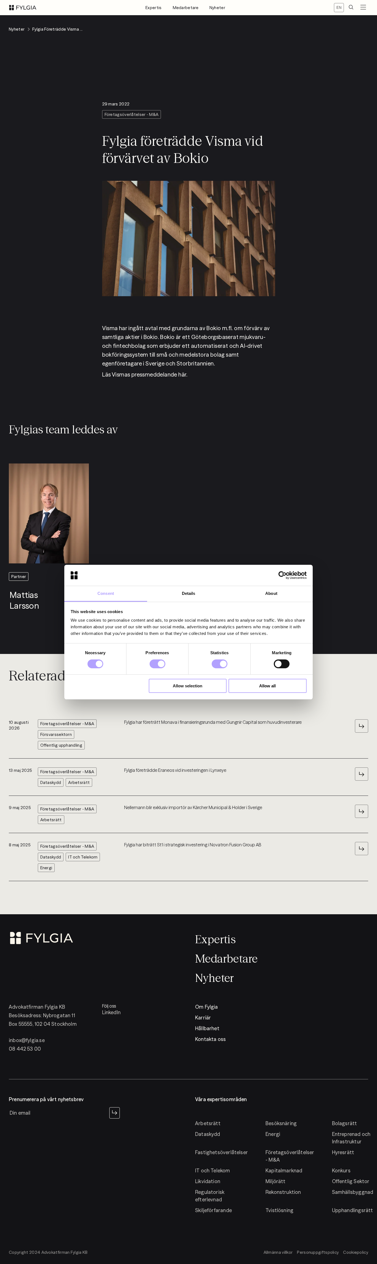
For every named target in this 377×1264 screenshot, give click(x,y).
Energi (273, 1134)
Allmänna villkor (278, 1252)
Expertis (153, 7)
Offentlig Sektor (351, 1181)
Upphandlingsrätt (352, 1210)
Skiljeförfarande (213, 1210)
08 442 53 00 (25, 1049)
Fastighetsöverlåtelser (221, 1152)
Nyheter (217, 7)
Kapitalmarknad (284, 1170)
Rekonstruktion (283, 1192)
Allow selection (187, 685)
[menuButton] (363, 7)
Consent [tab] (105, 593)
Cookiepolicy (355, 1252)
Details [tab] (188, 593)
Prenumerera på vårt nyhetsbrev (46, 1099)
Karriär (203, 1017)
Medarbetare (185, 7)
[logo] (23, 7)
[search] (351, 7)
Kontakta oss (210, 1039)
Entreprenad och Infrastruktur (351, 1138)
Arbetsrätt (208, 1123)
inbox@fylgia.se (27, 1040)
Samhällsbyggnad (352, 1192)
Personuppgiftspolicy (318, 1252)
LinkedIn (111, 1012)
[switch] (157, 663)
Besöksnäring (281, 1123)
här (182, 374)
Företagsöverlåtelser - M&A (290, 1156)
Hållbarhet (207, 1028)
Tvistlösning (279, 1210)
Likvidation (207, 1181)
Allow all (267, 685)
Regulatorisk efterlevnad (209, 1196)
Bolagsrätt (344, 1123)
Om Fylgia (206, 1007)
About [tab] (271, 593)
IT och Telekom (212, 1170)
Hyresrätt (343, 1152)
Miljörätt (276, 1181)
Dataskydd (207, 1134)
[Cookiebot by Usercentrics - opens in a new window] (282, 575)
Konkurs (341, 1170)
